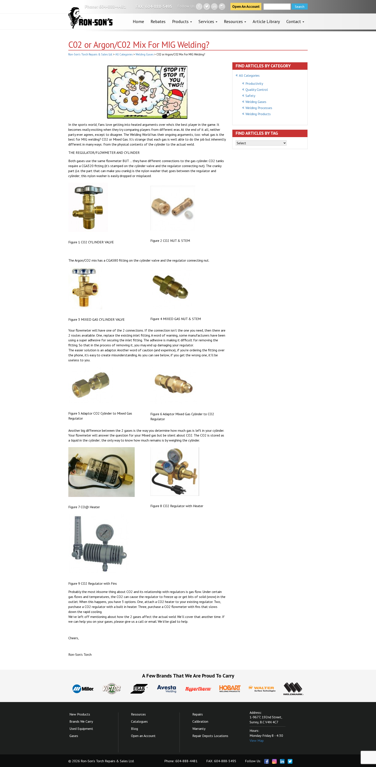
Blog (134, 728)
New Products (79, 714)
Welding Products (258, 114)
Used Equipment (81, 728)
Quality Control (256, 89)
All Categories (249, 75)
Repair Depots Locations (210, 736)
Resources (234, 21)
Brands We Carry (81, 721)
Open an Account (143, 736)
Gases (73, 736)
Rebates (158, 21)
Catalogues (139, 721)
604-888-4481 (112, 6)
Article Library (266, 21)
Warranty (198, 728)
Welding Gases (255, 102)
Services (206, 21)
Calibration (200, 721)
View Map (257, 740)
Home (138, 21)
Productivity (254, 83)
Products (181, 21)
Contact (294, 21)
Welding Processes (258, 108)
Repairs (197, 714)
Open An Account (246, 6)
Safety (250, 95)
